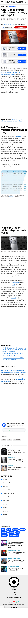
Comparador (7, 483)
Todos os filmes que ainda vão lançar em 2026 (15, 569)
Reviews (5, 504)
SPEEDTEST (10, 465)
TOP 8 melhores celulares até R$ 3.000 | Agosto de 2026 (16, 553)
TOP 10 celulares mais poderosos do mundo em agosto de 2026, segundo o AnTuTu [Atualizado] (14, 349)
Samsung (22, 529)
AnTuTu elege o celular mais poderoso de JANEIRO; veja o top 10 (17, 460)
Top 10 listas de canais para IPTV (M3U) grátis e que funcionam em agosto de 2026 (15, 544)
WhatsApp (4, 532)
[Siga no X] (9, 602)
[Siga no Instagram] (12, 602)
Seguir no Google (8, 27)
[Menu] (2, 2)
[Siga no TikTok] (19, 602)
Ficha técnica (22, 48)
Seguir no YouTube (21, 27)
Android (5, 511)
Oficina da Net (4, 6)
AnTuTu (18, 136)
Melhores (6, 500)
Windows (11, 532)
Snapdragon (15, 283)
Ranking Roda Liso (9, 493)
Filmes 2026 (4, 535)
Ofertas (5, 486)
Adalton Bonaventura (9, 24)
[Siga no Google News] (17, 602)
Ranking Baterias (8, 497)
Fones (5, 507)
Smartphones (12, 6)
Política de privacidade (14, 597)
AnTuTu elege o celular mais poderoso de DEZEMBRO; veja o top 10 (17, 452)
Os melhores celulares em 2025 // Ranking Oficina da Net (13, 358)
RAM (13, 285)
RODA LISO (6, 490)
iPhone (5, 514)
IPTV (9, 540)
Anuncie (14, 590)
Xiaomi (13, 298)
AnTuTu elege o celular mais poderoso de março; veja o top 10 (14, 12)
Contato (14, 595)
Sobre (14, 592)
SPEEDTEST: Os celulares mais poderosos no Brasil (11, 120)
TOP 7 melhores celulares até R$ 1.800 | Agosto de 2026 (16, 561)
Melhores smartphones (14, 550)
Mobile (9, 439)
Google (8, 529)
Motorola (15, 529)
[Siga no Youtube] (14, 602)
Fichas (5, 479)
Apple (3, 529)
